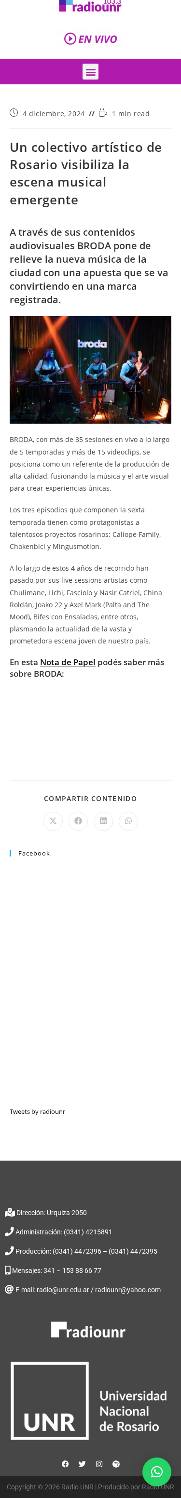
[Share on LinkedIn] (103, 821)
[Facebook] (65, 1464)
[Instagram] (99, 1464)
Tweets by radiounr (37, 1111)
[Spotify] (116, 1464)
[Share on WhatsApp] (128, 821)
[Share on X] (53, 821)
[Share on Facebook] (78, 821)
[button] (90, 72)
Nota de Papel (68, 662)
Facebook (34, 853)
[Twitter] (82, 1464)
